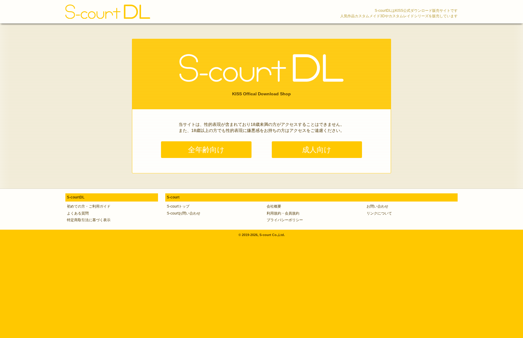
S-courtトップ (178, 206)
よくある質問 (78, 213)
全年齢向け (206, 150)
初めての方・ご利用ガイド (88, 206)
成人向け (316, 150)
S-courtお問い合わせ (183, 213)
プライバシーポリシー (285, 220)
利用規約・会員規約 (283, 213)
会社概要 (274, 206)
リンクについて (379, 213)
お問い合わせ (377, 206)
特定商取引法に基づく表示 (88, 220)
